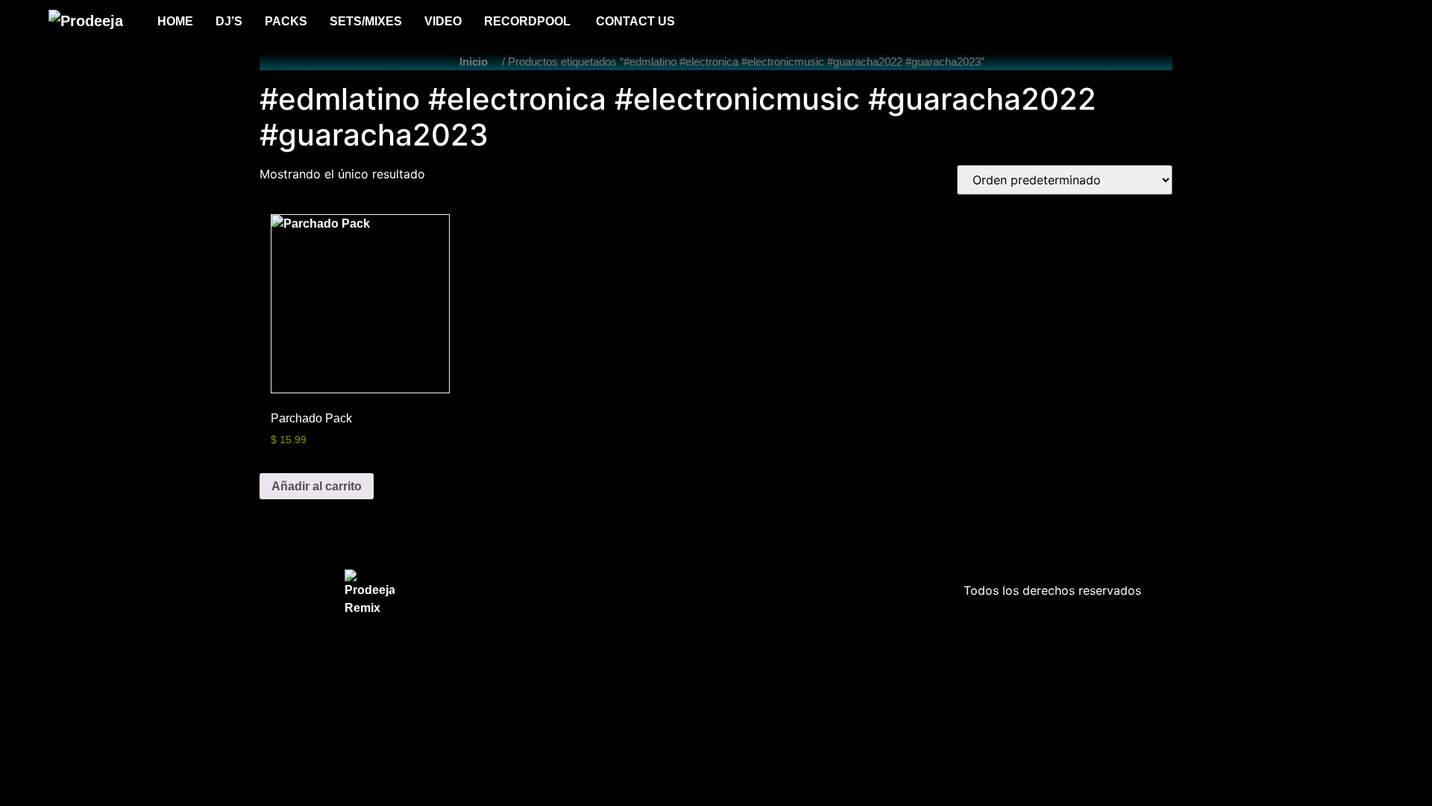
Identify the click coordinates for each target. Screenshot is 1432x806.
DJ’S (229, 21)
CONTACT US (635, 21)
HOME (175, 21)
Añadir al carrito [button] (316, 486)
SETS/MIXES (366, 21)
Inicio (473, 62)
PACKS (286, 21)
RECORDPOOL (529, 21)
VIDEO (443, 21)
